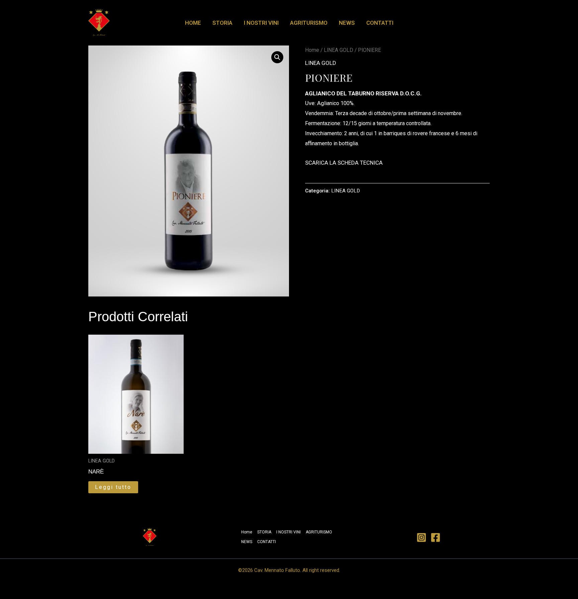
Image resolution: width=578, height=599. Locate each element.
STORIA (222, 22)
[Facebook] (435, 537)
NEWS (347, 22)
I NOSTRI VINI (261, 22)
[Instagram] (421, 537)
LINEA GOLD (338, 50)
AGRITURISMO (308, 22)
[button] (277, 57)
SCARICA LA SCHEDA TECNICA (344, 162)
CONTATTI (379, 22)
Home (193, 22)
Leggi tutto (113, 487)
